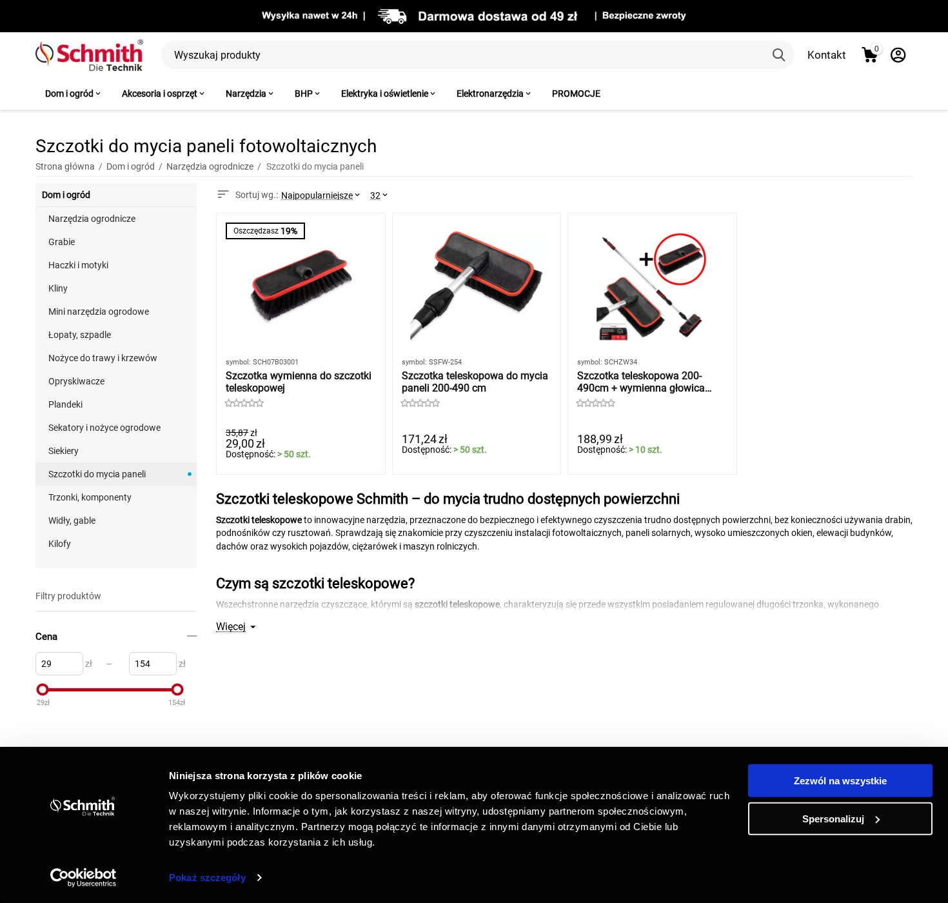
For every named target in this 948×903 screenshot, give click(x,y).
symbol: (238, 362)
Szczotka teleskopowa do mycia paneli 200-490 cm (475, 382)
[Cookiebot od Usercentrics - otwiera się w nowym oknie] (83, 878)
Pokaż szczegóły (207, 877)
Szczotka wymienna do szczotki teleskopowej (298, 382)
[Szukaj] (780, 55)
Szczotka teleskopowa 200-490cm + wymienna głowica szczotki (641, 382)
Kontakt (826, 54)
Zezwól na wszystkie (840, 780)
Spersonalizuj (833, 818)
